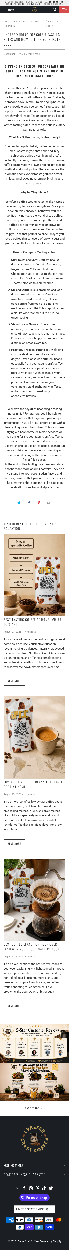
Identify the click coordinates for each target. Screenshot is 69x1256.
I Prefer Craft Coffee (27, 1241)
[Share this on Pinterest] (39, 503)
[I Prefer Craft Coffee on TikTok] (44, 1188)
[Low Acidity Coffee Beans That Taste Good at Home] (34, 737)
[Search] (54, 9)
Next (48, 26)
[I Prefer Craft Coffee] (34, 9)
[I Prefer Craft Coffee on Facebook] (24, 1188)
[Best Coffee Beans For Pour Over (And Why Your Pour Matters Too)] (34, 900)
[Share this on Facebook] (29, 503)
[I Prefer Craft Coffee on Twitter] (51, 1188)
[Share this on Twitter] (19, 503)
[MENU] (1, 9)
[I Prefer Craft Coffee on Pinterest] (38, 1188)
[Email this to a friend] (49, 503)
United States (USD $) (32, 1209)
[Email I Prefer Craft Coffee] (18, 1188)
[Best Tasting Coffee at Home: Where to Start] (34, 575)
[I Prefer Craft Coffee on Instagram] (31, 1188)
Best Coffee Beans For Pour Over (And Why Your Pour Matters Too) (31, 946)
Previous (53, 21)
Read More (14, 681)
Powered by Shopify (50, 1241)
